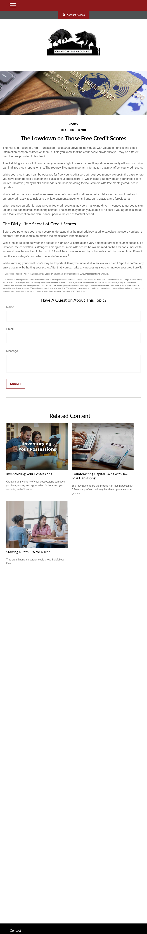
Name (10, 307)
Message (12, 351)
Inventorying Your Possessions (29, 474)
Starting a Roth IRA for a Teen (28, 552)
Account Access (76, 15)
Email (10, 329)
